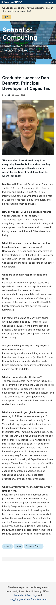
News (18, 546)
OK (6, 17)
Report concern (39, 599)
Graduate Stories (33, 546)
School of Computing (20, 34)
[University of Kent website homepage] (12, 2)
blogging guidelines (20, 599)
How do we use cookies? (19, 11)
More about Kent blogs (25, 595)
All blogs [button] (49, 2)
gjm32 (7, 95)
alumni (7, 546)
